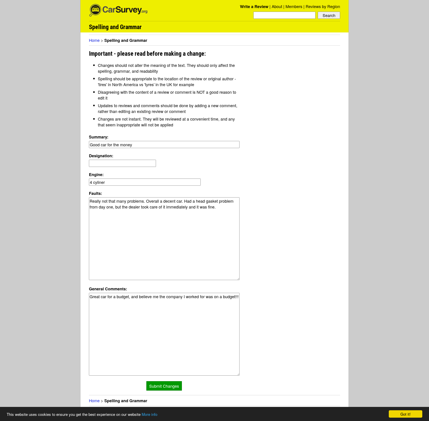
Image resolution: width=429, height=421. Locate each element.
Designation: (101, 156)
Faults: (95, 193)
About (277, 6)
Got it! (405, 414)
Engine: (96, 174)
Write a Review (254, 6)
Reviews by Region (323, 6)
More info (149, 414)
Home (94, 40)
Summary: (98, 137)
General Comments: (108, 289)
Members (294, 6)
